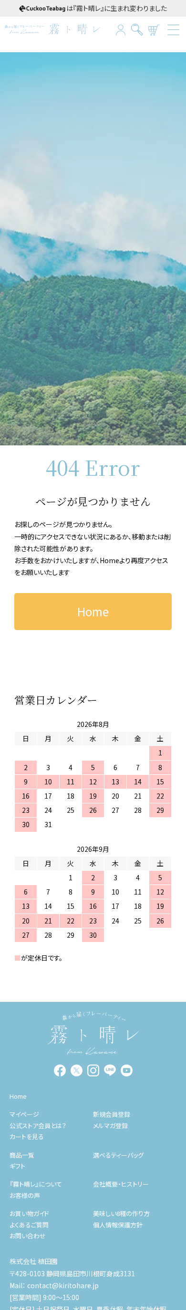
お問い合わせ (28, 1235)
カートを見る (154, 30)
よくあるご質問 (29, 1224)
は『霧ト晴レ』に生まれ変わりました (116, 8)
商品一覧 (22, 1154)
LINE (110, 1070)
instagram (93, 1070)
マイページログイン (120, 30)
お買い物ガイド (29, 1213)
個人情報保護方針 (118, 1224)
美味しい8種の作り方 (121, 1213)
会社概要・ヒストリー (121, 1183)
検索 (137, 30)
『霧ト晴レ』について (36, 1183)
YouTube (127, 1070)
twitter (77, 1070)
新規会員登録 (111, 1114)
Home (109, 560)
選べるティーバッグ (118, 1154)
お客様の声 (25, 1195)
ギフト (17, 1165)
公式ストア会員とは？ (38, 1125)
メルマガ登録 (110, 1125)
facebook (60, 1070)
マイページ (24, 1114)
